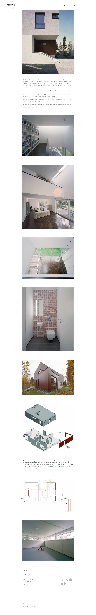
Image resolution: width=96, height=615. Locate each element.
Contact (87, 5)
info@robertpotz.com (28, 574)
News (82, 5)
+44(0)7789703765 (28, 579)
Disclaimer (25, 603)
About (70, 5)
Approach (76, 5)
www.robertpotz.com (28, 575)
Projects (64, 5)
